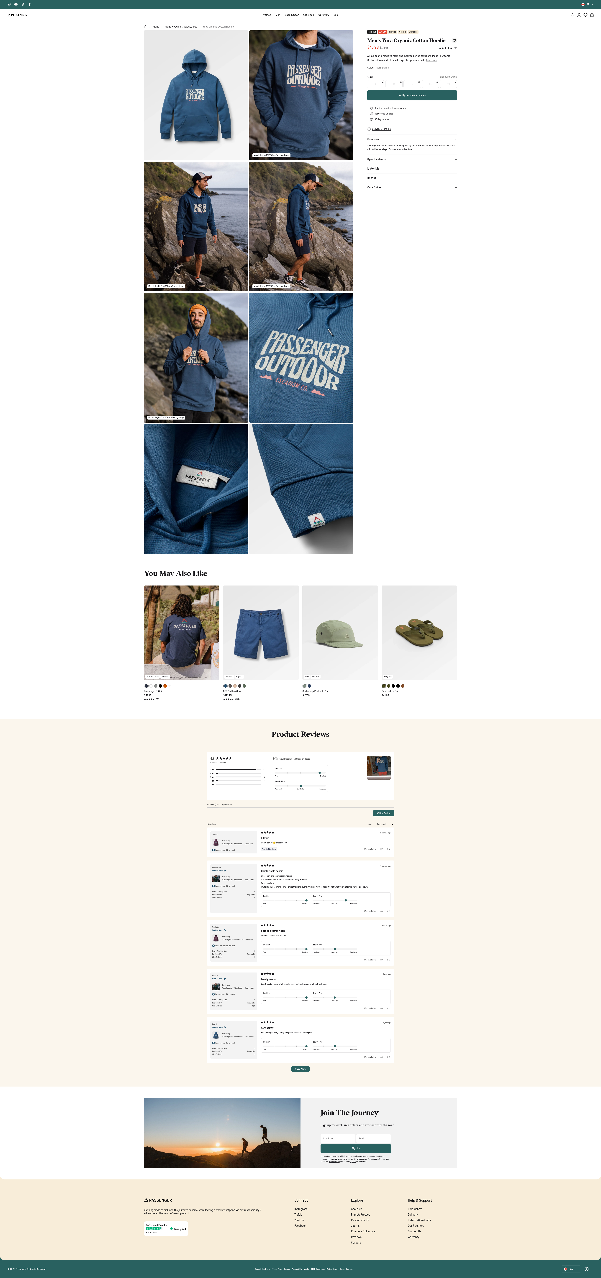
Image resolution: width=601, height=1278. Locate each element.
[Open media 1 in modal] (196, 95)
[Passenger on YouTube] (16, 4)
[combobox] (587, 4)
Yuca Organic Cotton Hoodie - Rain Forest (238, 880)
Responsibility (360, 1220)
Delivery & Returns (381, 129)
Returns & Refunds (419, 1220)
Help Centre (415, 1209)
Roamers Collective (363, 1231)
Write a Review (385, 814)
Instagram (300, 1209)
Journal (355, 1225)
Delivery (413, 1214)
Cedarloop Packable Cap (315, 691)
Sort (370, 824)
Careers (356, 1242)
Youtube (299, 1220)
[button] (448, 48)
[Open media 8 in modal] (301, 489)
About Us (356, 1209)
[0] (585, 15)
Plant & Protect (360, 1214)
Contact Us (414, 1231)
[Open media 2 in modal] (301, 95)
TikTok (298, 1214)
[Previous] (147, 635)
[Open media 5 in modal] (196, 358)
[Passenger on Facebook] (29, 4)
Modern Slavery (332, 1269)
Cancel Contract (346, 1269)
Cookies (287, 1269)
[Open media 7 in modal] (196, 489)
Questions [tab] (227, 805)
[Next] (216, 635)
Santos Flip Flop (390, 691)
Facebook (300, 1225)
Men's (156, 26)
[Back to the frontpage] (145, 26)
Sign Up (356, 1148)
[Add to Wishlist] (454, 40)
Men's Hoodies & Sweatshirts (181, 26)
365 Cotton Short (233, 691)
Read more (431, 60)
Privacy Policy (277, 1269)
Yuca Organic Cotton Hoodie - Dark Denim (237, 1037)
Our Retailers (416, 1225)
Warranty (413, 1237)
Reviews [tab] (212, 805)
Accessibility (297, 1269)
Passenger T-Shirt (154, 691)
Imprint (306, 1269)
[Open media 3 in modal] (196, 227)
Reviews (356, 1237)
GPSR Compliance (317, 1269)
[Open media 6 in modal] (301, 358)
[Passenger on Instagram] (9, 4)
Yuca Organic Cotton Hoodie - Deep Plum (237, 844)
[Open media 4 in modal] (301, 227)
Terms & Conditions (262, 1269)
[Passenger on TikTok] (22, 4)
